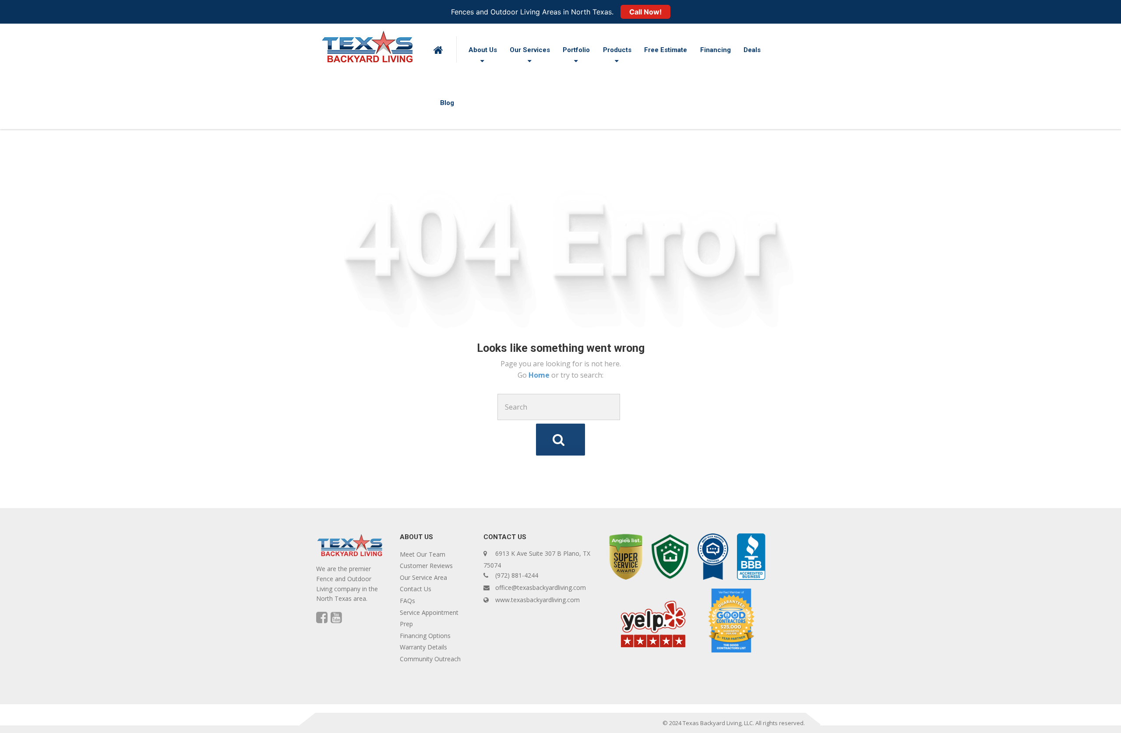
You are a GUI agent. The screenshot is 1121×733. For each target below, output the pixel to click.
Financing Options (425, 635)
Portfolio (576, 50)
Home (540, 375)
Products (617, 50)
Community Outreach (430, 659)
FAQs (407, 600)
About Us (483, 50)
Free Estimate (665, 50)
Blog (447, 103)
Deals (752, 50)
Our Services (530, 50)
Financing (715, 50)
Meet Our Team (422, 554)
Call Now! (645, 11)
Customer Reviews (426, 565)
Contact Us (415, 589)
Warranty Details (423, 647)
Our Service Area (423, 577)
